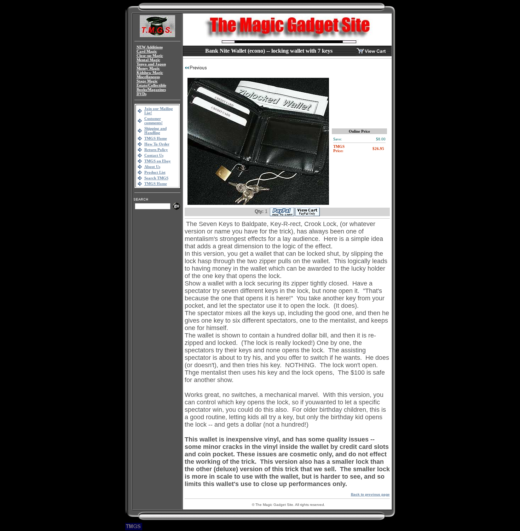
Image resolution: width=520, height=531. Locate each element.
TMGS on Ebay (157, 161)
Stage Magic (147, 81)
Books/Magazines (151, 89)
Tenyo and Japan (151, 64)
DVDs (141, 94)
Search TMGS (156, 178)
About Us (152, 167)
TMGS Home (155, 138)
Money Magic (148, 68)
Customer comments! (153, 120)
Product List (155, 172)
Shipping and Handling (155, 130)
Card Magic (147, 51)
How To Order (156, 144)
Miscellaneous (148, 77)
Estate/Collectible (151, 85)
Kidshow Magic (150, 72)
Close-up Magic (150, 55)
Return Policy (156, 150)
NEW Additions (150, 47)
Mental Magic (148, 60)
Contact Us (153, 155)
